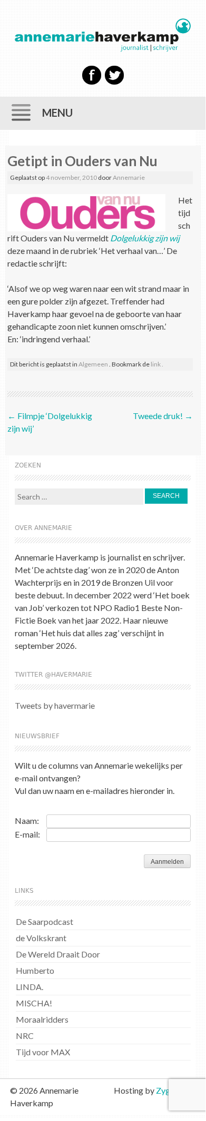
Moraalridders (42, 1019)
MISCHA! (34, 1003)
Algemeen (93, 364)
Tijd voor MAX (43, 1052)
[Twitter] (114, 82)
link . (157, 364)
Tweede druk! (163, 416)
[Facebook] (91, 82)
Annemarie (129, 177)
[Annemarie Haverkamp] (102, 35)
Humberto (35, 970)
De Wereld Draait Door (58, 954)
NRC (25, 1036)
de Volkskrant (41, 938)
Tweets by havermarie (55, 705)
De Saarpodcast (44, 921)
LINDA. (29, 987)
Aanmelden (167, 861)
